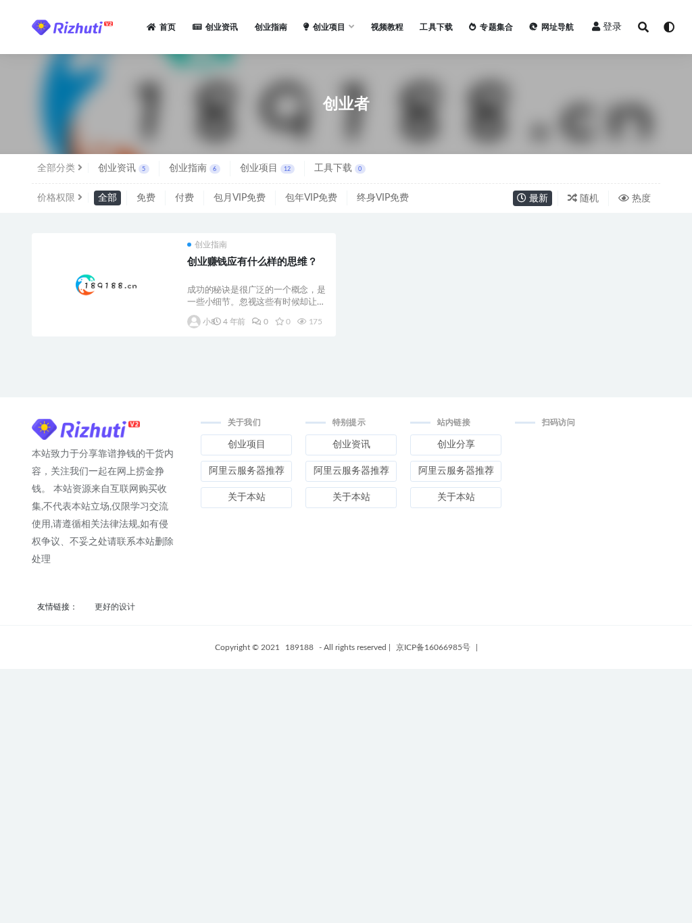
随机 (588, 198)
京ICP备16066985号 (433, 647)
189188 (299, 647)
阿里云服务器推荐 (247, 471)
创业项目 (265, 168)
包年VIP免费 (311, 198)
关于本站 (247, 497)
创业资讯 (222, 27)
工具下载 (436, 27)
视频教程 (387, 27)
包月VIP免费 (240, 198)
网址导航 (557, 27)
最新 (537, 198)
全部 (107, 198)
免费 (146, 198)
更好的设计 (115, 607)
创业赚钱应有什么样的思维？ (252, 262)
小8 (204, 322)
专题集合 (496, 27)
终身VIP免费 (383, 198)
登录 (612, 27)
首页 (167, 27)
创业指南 (271, 27)
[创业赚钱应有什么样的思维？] (106, 285)
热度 (640, 198)
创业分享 (456, 444)
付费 (184, 198)
